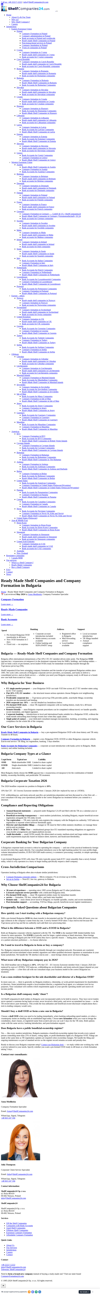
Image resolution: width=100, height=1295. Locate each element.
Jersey (19, 403)
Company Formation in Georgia (35, 331)
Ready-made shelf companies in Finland (38, 197)
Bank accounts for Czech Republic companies (41, 66)
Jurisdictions (11, 26)
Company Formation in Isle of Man (36, 399)
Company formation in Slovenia (35, 146)
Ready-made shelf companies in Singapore (39, 537)
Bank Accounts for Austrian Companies (38, 172)
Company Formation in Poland (34, 34)
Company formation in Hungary (35, 108)
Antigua (20, 462)
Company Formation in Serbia (34, 349)
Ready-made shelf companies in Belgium (39, 179)
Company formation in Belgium (35, 176)
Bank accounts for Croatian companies (38, 104)
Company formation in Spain (34, 251)
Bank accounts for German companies (37, 218)
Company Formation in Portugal (35, 291)
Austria (20, 165)
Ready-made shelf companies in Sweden (38, 225)
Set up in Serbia (12, 879)
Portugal (20, 286)
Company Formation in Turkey (34, 340)
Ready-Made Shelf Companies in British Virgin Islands (44, 441)
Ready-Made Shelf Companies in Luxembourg (41, 284)
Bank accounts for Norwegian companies (39, 305)
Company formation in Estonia (34, 136)
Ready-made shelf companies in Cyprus (38, 55)
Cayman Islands (23, 443)
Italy (18, 258)
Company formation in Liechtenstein (37, 368)
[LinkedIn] (2, 5)
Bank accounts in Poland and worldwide (38, 38)
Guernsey (21, 413)
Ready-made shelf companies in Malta (37, 235)
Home (8, 15)
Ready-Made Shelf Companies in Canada (39, 506)
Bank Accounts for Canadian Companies (38, 502)
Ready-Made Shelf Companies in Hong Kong (41, 530)
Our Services (11, 1247)
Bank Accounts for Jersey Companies (37, 406)
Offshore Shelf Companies (17, 1230)
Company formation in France (34, 204)
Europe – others (17, 296)
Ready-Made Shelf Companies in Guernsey (40, 420)
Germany (20, 211)
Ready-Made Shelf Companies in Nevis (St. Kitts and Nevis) (47, 516)
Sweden (20, 221)
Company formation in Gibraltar (35, 359)
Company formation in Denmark (35, 186)
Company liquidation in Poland (35, 45)
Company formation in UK (33, 319)
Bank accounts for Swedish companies (38, 228)
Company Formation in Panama (35, 495)
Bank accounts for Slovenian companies (38, 151)
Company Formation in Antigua (35, 464)
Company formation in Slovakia (35, 90)
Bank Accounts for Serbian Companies (38, 347)
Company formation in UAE (33, 544)
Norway (20, 298)
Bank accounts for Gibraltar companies (38, 364)
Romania (20, 69)
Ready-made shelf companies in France (38, 207)
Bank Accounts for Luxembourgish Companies (41, 279)
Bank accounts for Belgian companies (37, 181)
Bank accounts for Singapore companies (38, 539)
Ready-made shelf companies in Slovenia (39, 148)
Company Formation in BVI (33, 436)
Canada (20, 499)
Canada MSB (17, 558)
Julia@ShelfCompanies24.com (19, 1174)
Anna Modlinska (35, 594)
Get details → (84, 1292)
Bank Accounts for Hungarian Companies (39, 111)
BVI (18, 434)
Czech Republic (23, 59)
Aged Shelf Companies (15, 1228)
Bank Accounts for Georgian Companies (38, 328)
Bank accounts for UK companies (36, 324)
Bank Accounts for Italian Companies (37, 261)
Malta (19, 230)
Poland (19, 31)
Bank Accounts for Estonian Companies (38, 139)
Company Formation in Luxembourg (37, 282)
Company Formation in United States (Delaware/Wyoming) (46, 485)
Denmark (20, 183)
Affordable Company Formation (19, 1235)
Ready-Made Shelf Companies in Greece (39, 160)
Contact (9, 572)
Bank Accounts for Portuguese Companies (39, 289)
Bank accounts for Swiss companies (36, 314)
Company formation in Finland (34, 195)
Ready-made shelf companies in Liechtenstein (41, 371)
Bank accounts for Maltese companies (37, 237)
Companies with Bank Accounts (19, 1226)
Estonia (20, 134)
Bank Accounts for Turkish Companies (38, 338)
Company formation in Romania (35, 71)
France (19, 202)
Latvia (19, 125)
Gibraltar (20, 357)
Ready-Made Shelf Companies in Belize (38, 478)
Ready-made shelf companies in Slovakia (39, 92)
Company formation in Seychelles (36, 387)
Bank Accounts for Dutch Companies (37, 270)
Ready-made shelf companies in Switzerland (40, 312)
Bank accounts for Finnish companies (37, 200)
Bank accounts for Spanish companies (37, 256)
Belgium (20, 174)
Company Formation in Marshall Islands (38, 378)
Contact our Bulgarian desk (52, 1045)
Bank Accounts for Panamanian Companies (40, 492)
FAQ (8, 570)
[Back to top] (3, 1286)
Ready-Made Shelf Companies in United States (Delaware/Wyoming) (50, 488)
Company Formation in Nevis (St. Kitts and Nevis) (43, 513)
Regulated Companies (15, 555)
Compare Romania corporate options (21, 877)
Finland (20, 193)
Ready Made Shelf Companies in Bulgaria (39, 83)
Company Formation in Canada (35, 504)
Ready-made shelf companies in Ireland (38, 244)
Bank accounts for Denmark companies (38, 190)
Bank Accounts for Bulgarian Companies (39, 85)
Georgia (20, 326)
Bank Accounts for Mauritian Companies (39, 424)
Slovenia (20, 144)
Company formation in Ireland (34, 242)
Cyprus (20, 50)
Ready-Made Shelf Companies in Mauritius (40, 429)
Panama (20, 490)
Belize (19, 471)
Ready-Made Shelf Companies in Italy (37, 265)
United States (22, 481)
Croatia (20, 97)
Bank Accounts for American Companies (39, 483)
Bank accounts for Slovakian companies (38, 94)
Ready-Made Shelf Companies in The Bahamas (41, 459)
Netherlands (22, 268)
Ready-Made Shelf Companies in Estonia (39, 141)
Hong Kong (22, 523)
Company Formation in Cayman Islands (38, 445)
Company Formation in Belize (34, 474)
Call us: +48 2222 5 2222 (11, 2)
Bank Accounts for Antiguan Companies (38, 467)
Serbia (19, 345)
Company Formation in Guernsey (35, 417)
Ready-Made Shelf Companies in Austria (39, 167)
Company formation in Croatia (34, 99)
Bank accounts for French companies (37, 209)
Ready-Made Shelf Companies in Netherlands (41, 275)
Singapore (21, 532)
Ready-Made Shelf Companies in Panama (39, 497)
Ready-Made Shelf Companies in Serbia (38, 352)
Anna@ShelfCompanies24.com (20, 1111)
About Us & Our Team (20, 17)
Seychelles (21, 385)
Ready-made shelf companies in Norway (38, 300)
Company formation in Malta (34, 232)
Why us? (15, 19)
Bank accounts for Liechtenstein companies (40, 373)
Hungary (20, 106)
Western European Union (21, 162)
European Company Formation (19, 1233)
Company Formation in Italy (33, 263)
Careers (14, 24)
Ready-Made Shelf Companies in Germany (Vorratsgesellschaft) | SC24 (51, 216)
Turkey (20, 335)
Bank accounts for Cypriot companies (37, 57)
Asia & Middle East (19, 520)
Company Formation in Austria (34, 169)
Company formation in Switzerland (36, 310)
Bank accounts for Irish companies (36, 247)
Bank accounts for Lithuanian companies (38, 122)
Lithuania (20, 115)
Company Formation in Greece (34, 158)
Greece (20, 153)
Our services (11, 560)
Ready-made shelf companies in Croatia (38, 101)
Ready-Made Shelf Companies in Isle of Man (40, 401)
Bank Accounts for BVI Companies (36, 438)
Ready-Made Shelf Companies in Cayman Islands (42, 450)
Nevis (19, 509)
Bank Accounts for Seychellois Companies (39, 389)
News (8, 574)
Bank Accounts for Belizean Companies (38, 476)
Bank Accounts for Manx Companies (37, 396)
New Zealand (22, 553)
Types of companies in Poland (34, 48)
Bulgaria (20, 78)
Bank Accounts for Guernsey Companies (39, 415)
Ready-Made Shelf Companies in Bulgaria (19, 732)
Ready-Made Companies (21, 565)
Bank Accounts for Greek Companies (37, 155)
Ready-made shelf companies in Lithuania (39, 120)
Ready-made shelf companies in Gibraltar (39, 361)
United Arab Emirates (26, 541)
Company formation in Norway (35, 303)
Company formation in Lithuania (35, 118)
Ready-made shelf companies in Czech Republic (42, 64)
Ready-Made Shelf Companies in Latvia (38, 132)
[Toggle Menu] (57, 11)
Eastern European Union (21, 29)
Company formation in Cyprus (34, 52)
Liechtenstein (22, 366)
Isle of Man (21, 394)
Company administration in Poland (36, 36)
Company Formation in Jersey (34, 408)
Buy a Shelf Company (20, 567)
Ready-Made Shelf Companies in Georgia (39, 333)
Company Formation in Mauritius (35, 427)
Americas (15, 431)
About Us (10, 1245)
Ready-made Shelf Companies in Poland (38, 41)
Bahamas (20, 452)
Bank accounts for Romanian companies (38, 76)
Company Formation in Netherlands (36, 272)
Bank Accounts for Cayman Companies (38, 448)
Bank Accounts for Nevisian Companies (38, 511)
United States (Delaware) (27, 518)
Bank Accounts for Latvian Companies (38, 129)
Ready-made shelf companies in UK (37, 321)
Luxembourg (22, 277)
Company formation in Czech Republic (38, 62)
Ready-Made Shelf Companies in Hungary (39, 113)
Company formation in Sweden (35, 223)
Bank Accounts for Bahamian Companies (39, 457)
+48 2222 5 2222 (8, 1265)
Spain (19, 249)
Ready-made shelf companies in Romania (39, 73)
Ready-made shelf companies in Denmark (39, 188)
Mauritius (20, 422)
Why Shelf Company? (20, 22)
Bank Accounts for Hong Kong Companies (40, 527)
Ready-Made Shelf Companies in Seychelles (40, 392)
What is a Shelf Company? (22, 562)
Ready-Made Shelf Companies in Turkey (39, 342)
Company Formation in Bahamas (35, 455)
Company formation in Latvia (34, 127)
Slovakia (20, 87)
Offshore (15, 354)
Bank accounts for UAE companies (36, 548)
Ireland (19, 239)
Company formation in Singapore (35, 534)
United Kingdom (24, 317)
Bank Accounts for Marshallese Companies (39, 380)
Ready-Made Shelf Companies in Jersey (38, 410)
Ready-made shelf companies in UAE (37, 546)
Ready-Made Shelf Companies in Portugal (39, 293)
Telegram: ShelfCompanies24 (13, 1269)
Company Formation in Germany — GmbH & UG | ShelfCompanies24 (51, 214)
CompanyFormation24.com (12, 1276)
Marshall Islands (23, 375)
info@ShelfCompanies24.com (35, 2)
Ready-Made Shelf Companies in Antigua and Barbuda (44, 469)
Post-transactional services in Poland (37, 43)
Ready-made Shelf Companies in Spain (38, 254)
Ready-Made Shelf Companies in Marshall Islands (42, 382)
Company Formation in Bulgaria (35, 80)
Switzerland (21, 307)
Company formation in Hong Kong (36, 525)
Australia (20, 551)
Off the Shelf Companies (16, 1223)
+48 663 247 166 (8, 1118)
